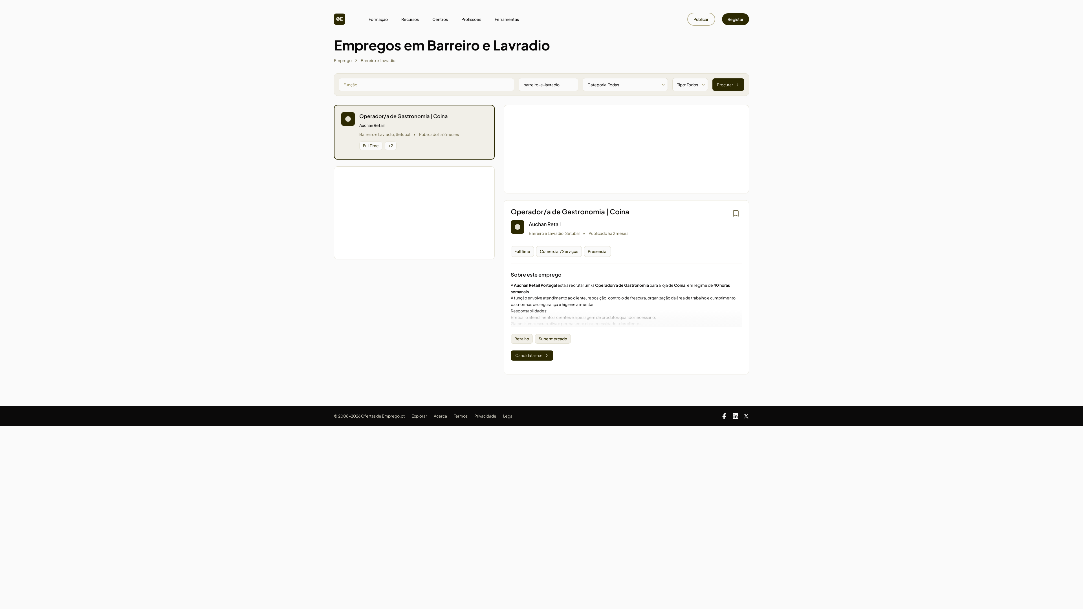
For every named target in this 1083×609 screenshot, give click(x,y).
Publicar (701, 19)
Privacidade (485, 415)
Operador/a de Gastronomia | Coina (403, 116)
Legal (508, 415)
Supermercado (553, 338)
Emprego (343, 60)
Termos (461, 415)
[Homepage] (339, 19)
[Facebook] (724, 416)
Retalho (521, 338)
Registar (735, 19)
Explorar (419, 415)
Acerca (440, 415)
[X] (746, 416)
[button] (414, 132)
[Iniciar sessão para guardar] (736, 213)
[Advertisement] (414, 212)
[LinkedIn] (735, 416)
